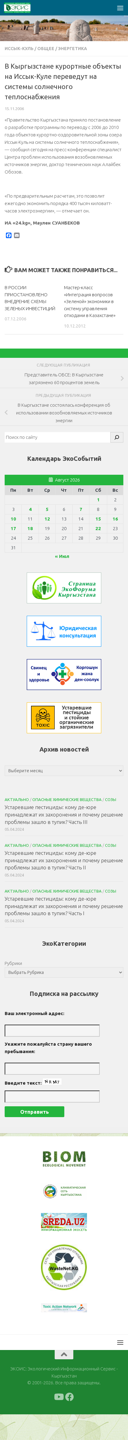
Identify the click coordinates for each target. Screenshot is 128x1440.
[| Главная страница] (21, 7)
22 (98, 528)
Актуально (17, 799)
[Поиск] (116, 437)
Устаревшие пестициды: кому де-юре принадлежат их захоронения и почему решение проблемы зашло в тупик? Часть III (64, 814)
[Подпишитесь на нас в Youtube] (58, 1397)
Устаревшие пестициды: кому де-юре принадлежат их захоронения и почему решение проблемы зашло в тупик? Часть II (64, 860)
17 (13, 528)
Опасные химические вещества (67, 799)
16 (115, 518)
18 (30, 528)
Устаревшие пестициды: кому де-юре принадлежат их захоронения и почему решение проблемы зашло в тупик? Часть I (64, 906)
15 (98, 518)
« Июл (62, 556)
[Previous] (54, 1191)
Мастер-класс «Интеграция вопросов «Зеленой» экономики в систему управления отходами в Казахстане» (90, 301)
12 (47, 518)
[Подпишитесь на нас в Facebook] (69, 1397)
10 (13, 518)
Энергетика (72, 48)
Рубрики (13, 963)
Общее (45, 48)
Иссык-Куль (19, 48)
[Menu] (120, 7)
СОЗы (110, 799)
